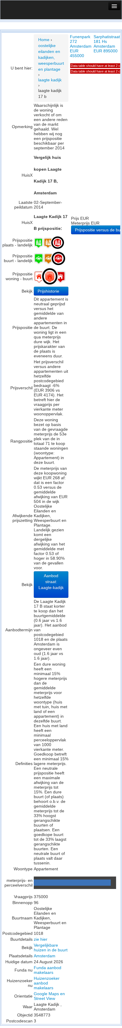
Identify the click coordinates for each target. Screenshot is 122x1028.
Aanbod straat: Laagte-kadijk (51, 581)
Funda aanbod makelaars (47, 970)
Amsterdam (44, 955)
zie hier (40, 939)
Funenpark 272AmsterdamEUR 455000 (81, 46)
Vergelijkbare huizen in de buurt (51, 947)
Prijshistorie (49, 291)
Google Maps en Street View (49, 996)
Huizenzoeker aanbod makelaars (47, 983)
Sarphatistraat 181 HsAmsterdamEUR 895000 (107, 43)
